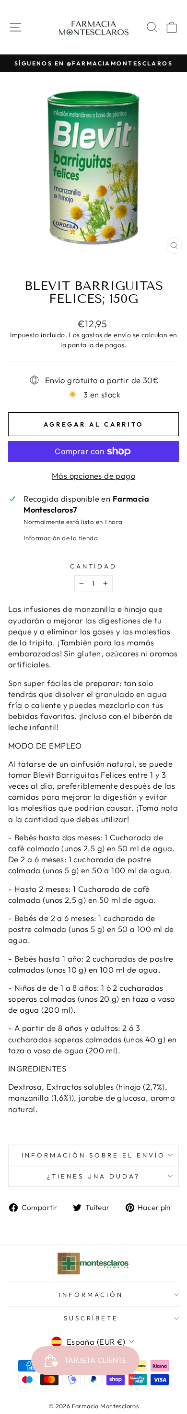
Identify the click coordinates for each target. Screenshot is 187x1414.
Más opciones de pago (93, 476)
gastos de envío (106, 335)
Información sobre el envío (93, 1155)
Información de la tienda (60, 538)
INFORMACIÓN (91, 1294)
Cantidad (93, 566)
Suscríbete (91, 1318)
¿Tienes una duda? (93, 1176)
